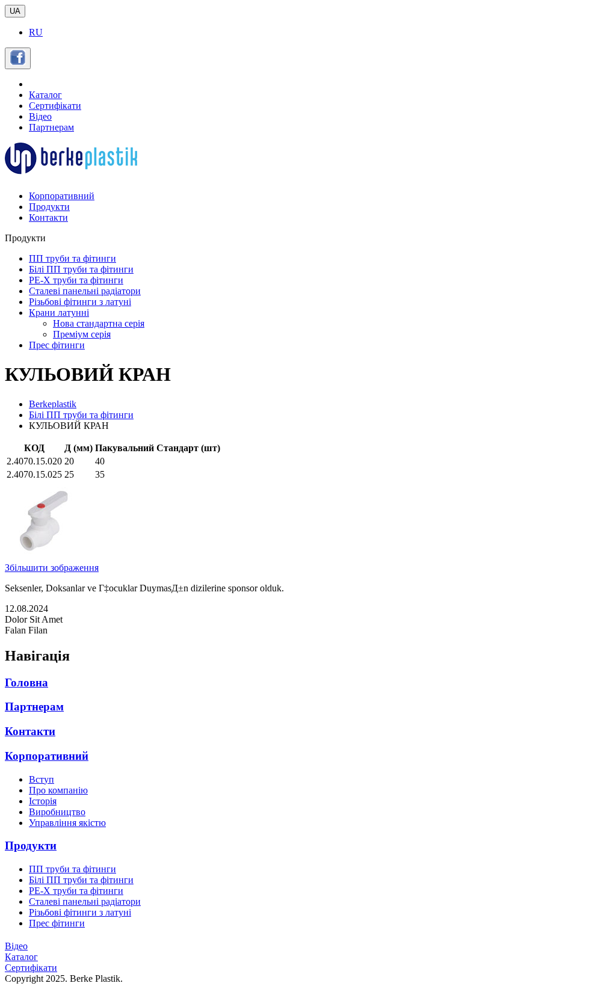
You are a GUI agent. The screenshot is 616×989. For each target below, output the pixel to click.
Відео (40, 116)
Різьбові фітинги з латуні (80, 302)
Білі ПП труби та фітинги (81, 269)
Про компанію (58, 790)
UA (15, 11)
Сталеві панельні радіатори (85, 291)
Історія (43, 801)
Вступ (41, 779)
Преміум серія (82, 334)
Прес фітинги (57, 345)
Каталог (45, 95)
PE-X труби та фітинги (76, 280)
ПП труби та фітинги (72, 258)
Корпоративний (61, 196)
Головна (26, 682)
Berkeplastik (52, 404)
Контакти (48, 217)
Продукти (49, 207)
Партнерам (51, 127)
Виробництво (57, 812)
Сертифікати (55, 105)
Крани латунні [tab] (59, 312)
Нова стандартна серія (98, 323)
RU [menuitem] (36, 32)
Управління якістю (67, 823)
